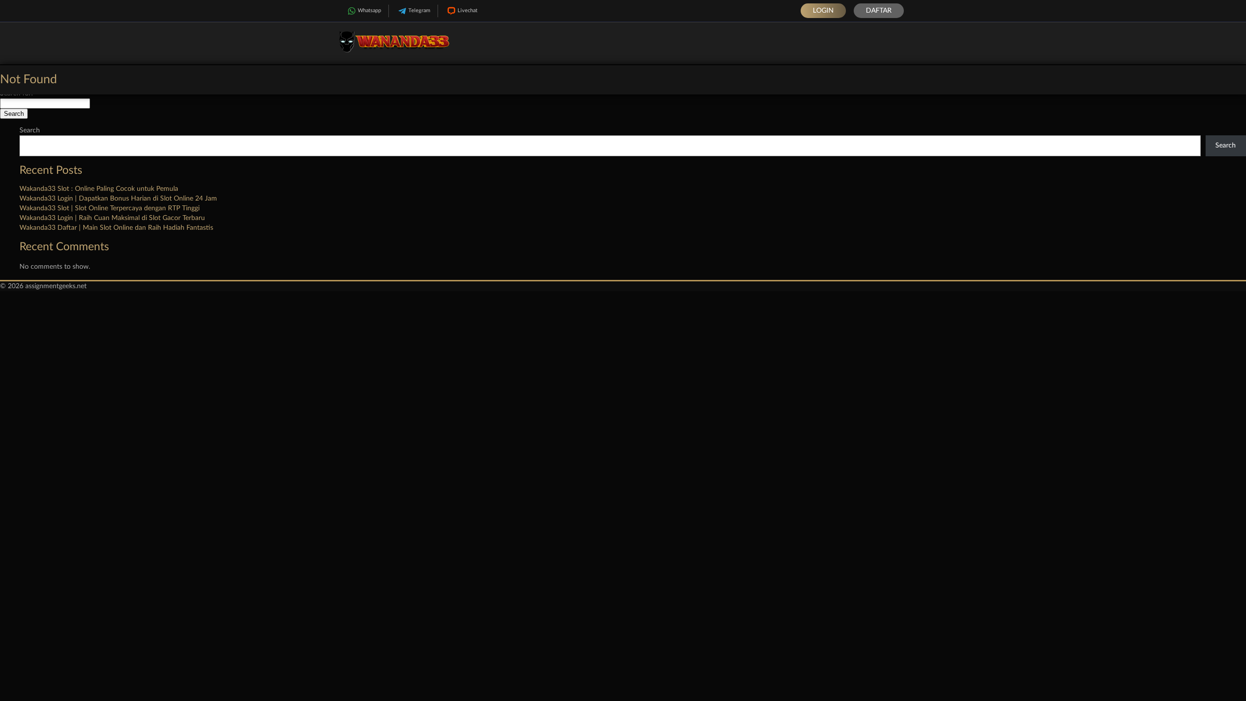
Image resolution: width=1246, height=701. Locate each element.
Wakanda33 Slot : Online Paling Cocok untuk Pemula (98, 188)
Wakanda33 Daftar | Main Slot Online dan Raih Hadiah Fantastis (116, 227)
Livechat (467, 10)
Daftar (879, 10)
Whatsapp (369, 10)
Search (29, 130)
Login (823, 10)
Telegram (419, 10)
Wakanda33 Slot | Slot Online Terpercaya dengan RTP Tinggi (109, 208)
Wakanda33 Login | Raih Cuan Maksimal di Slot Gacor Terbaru (112, 218)
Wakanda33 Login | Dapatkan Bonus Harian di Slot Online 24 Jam (118, 198)
